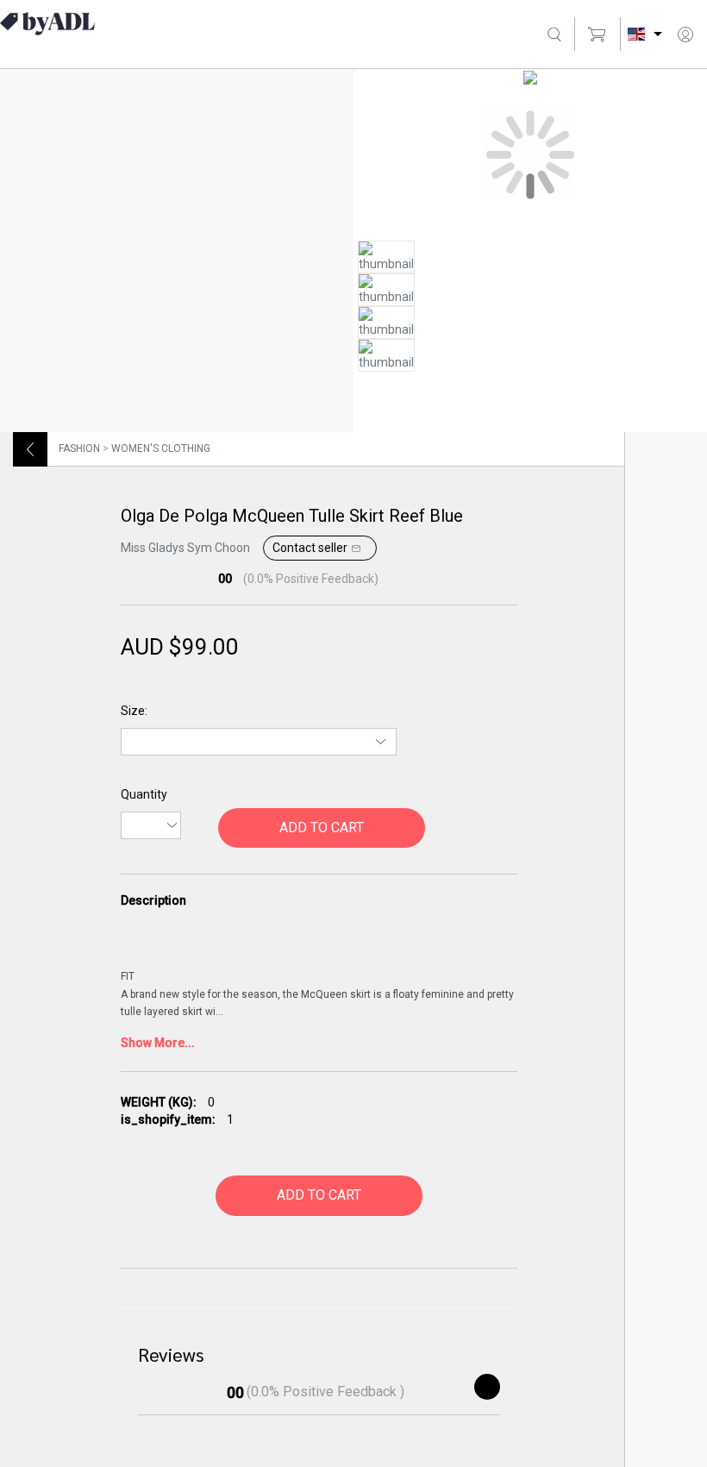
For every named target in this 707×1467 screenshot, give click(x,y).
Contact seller (309, 548)
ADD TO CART (321, 827)
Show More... (158, 1043)
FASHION (79, 448)
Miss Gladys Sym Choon (185, 548)
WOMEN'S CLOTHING (160, 448)
